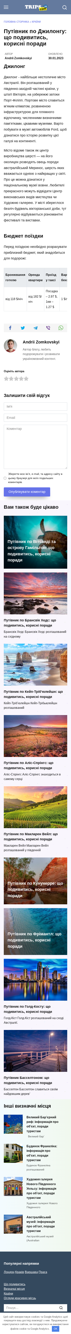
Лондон (9, 1272)
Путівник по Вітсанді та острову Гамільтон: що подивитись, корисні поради (32, 550)
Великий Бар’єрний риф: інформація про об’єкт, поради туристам (43, 1124)
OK (55, 1328)
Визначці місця (14, 1288)
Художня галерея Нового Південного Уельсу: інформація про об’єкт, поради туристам (41, 1188)
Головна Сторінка (16, 22)
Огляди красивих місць (20, 1298)
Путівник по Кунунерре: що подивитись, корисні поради (35, 889)
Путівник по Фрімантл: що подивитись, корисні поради (34, 940)
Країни (36, 22)
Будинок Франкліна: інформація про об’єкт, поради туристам (42, 1153)
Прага (43, 1272)
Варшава (31, 1272)
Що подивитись (14, 1284)
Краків (19, 1272)
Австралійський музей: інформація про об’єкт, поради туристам (41, 1224)
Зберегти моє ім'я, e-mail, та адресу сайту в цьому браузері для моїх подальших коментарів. (35, 478)
